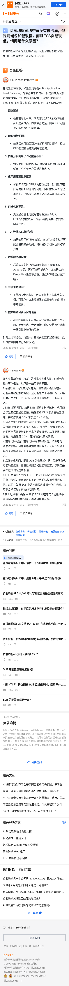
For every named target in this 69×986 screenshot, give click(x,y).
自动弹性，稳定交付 (14, 838)
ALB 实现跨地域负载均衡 (17, 831)
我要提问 (36, 762)
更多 (64, 822)
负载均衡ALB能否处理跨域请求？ (22, 898)
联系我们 (34, 938)
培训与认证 (38, 946)
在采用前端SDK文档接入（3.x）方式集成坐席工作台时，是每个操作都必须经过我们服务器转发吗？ (34, 623)
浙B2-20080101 (39, 967)
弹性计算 (31, 531)
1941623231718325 (22, 80)
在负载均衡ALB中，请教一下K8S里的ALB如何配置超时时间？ (34, 563)
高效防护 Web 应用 (14, 851)
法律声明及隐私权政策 (15, 959)
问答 (60, 539)
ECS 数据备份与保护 (15, 858)
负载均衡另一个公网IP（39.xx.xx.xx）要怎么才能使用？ (35, 878)
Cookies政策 (33, 959)
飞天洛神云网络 (37, 539)
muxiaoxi (15, 370)
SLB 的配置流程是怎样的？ (19, 669)
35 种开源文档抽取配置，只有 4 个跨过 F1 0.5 (29, 811)
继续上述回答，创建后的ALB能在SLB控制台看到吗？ (34, 608)
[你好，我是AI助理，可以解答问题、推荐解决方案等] (48, 13)
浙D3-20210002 (37, 971)
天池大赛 (26, 946)
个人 (63, 21)
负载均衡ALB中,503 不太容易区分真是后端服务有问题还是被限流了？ (34, 593)
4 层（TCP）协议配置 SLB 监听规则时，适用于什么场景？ (34, 684)
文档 (6, 946)
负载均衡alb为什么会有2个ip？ (21, 654)
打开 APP (58, 4)
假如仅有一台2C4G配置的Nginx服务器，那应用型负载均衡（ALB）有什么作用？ (34, 639)
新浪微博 (21, 927)
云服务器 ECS (58, 531)
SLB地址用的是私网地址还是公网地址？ (26, 885)
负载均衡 (20, 531)
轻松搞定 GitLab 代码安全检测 (20, 844)
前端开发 (43, 531)
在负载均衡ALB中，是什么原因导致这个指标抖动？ (32, 578)
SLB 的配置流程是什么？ (17, 699)
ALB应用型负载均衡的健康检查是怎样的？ (27, 905)
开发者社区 (21, 539)
